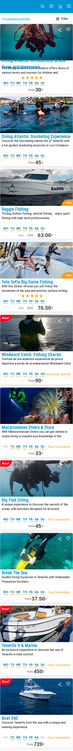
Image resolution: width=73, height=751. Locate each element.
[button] (60, 6)
